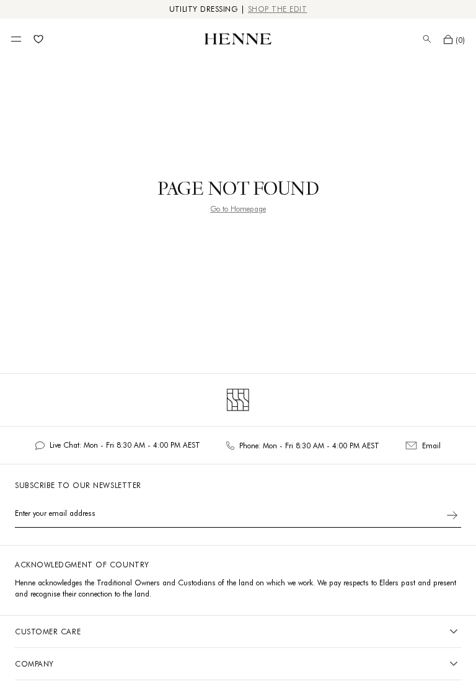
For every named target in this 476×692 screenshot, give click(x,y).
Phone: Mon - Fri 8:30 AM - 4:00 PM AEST (309, 445)
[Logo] (238, 39)
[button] (454, 39)
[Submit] (452, 515)
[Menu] (16, 39)
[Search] (427, 39)
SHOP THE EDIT (277, 9)
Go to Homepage (238, 208)
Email (431, 445)
